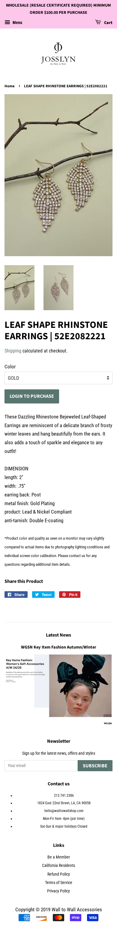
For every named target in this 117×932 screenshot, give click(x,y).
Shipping (12, 351)
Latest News (58, 635)
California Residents (58, 865)
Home (9, 86)
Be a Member (58, 857)
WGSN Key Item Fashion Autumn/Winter (58, 647)
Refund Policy (58, 874)
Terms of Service (58, 882)
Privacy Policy (58, 891)
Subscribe (95, 766)
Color (10, 367)
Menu (17, 22)
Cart (107, 23)
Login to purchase (32, 396)
